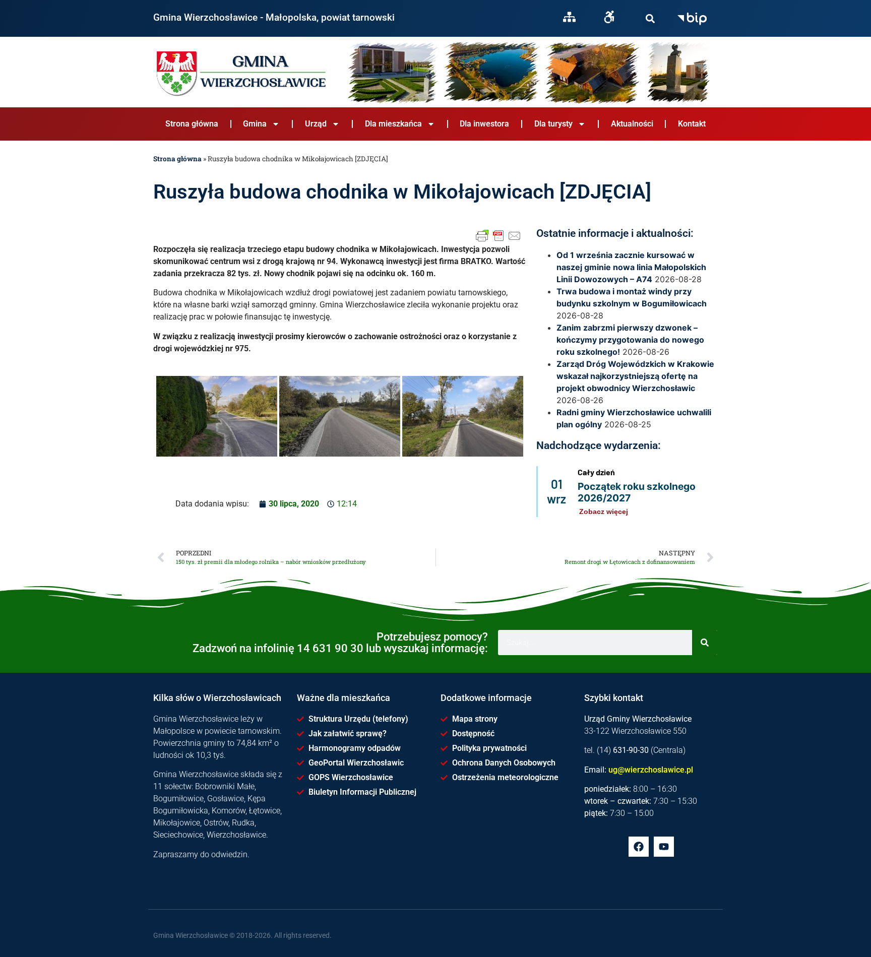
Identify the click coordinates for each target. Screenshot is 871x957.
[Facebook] (639, 847)
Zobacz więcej (603, 511)
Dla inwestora (484, 124)
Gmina (255, 124)
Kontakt (692, 124)
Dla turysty (553, 124)
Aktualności (632, 124)
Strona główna (191, 124)
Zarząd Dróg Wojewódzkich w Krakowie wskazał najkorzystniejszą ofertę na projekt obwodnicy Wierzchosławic (635, 376)
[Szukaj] (650, 18)
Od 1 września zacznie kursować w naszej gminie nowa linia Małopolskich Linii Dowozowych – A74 (631, 267)
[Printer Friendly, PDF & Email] (498, 235)
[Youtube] (664, 847)
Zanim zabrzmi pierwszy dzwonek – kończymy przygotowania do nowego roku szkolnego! (630, 340)
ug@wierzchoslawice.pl (650, 770)
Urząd (316, 124)
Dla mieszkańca (393, 124)
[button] (650, 18)
